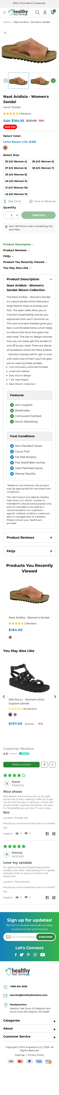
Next (55, 696)
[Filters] (44, 764)
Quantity (9, 207)
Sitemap (20, 1055)
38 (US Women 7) (43, 168)
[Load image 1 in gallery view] (18, 81)
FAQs (7, 256)
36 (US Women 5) (43, 161)
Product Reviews (15, 250)
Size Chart (14, 201)
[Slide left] (5, 80)
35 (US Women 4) (16, 161)
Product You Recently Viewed (23, 262)
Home (6, 22)
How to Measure (45, 201)
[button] (4, 12)
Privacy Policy (36, 1055)
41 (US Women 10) (16, 187)
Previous (3, 696)
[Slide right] (53, 80)
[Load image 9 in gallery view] (40, 81)
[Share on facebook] (47, 834)
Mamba (10, 714)
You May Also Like (15, 267)
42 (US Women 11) (16, 194)
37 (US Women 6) (16, 168)
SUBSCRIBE (46, 936)
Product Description (17, 244)
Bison (15, 714)
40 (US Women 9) (16, 181)
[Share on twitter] (54, 834)
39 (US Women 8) (16, 174)
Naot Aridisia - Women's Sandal (32, 22)
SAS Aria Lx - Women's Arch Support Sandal (26, 701)
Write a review (21, 764)
